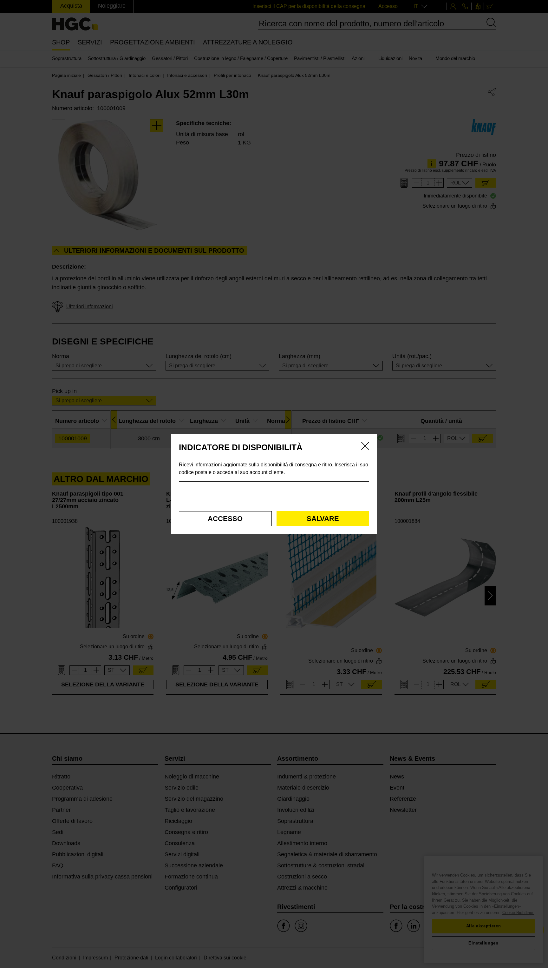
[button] (225, 518)
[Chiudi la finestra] (365, 447)
